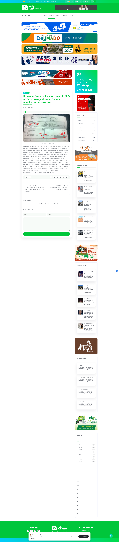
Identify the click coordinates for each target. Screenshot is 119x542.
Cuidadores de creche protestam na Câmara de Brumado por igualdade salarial (88, 178)
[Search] (95, 16)
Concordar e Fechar (83, 536)
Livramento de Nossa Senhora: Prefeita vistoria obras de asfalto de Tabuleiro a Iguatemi (89, 221)
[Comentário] (26, 177)
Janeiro (86, 461)
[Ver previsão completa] (92, 1)
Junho (86, 449)
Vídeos (65, 15)
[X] (32, 15)
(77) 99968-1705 (85, 530)
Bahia (86, 134)
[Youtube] (29, 15)
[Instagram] (23, 15)
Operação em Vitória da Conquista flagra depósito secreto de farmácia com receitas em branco (89, 328)
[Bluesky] (66, 177)
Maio (86, 452)
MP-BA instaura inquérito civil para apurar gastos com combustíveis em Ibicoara (88, 192)
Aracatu (86, 130)
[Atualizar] (95, 1)
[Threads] (63, 177)
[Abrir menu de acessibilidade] (111, 536)
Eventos (58, 15)
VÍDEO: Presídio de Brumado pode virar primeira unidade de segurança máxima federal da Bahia (88, 315)
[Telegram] (60, 177)
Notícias (51, 15)
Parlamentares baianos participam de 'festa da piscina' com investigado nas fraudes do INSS (89, 276)
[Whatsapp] (51, 177)
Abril (86, 454)
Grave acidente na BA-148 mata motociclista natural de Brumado (89, 302)
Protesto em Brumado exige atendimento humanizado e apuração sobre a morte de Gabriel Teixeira (85, 393)
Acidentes (86, 123)
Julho (86, 447)
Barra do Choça (86, 140)
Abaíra (86, 120)
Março (86, 456)
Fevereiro (86, 459)
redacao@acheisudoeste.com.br (86, 532)
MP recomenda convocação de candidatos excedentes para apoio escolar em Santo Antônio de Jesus (88, 206)
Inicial (45, 15)
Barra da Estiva (86, 137)
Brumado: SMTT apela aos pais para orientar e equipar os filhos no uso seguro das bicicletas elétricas (86, 369)
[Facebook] (26, 15)
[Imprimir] (29, 177)
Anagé (86, 127)
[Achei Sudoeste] (31, 7)
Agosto (86, 444)
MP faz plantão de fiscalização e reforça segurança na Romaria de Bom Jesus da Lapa (88, 289)
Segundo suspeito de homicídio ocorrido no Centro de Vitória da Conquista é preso (88, 234)
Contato (71, 15)
